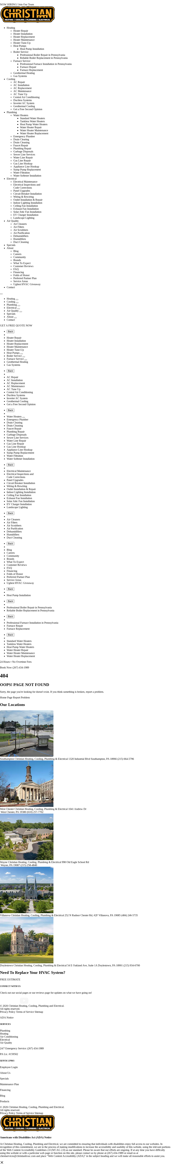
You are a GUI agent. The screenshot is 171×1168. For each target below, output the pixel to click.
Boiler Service (20, 51)
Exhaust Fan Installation (26, 208)
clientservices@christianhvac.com (18, 1156)
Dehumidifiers (20, 236)
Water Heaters (20, 115)
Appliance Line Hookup (26, 166)
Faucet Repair (20, 145)
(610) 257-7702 (35, 812)
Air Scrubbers (20, 230)
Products (4, 1101)
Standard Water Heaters (32, 118)
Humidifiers (19, 239)
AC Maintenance (22, 91)
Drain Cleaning (21, 142)
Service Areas (20, 281)
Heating (11, 27)
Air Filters (18, 226)
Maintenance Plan (9, 1084)
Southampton (7, 758)
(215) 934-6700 (131, 965)
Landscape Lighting (23, 217)
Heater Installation (23, 33)
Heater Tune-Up (22, 42)
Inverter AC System (23, 103)
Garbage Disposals (23, 151)
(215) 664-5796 (125, 758)
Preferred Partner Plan (25, 278)
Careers (17, 254)
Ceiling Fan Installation (25, 205)
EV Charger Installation (25, 214)
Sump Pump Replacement (27, 169)
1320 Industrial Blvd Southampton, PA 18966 (92, 758)
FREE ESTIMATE (10, 979)
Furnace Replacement (31, 70)
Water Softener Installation (27, 175)
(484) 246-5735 (129, 915)
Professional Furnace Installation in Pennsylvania (46, 64)
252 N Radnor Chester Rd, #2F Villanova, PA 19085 (93, 915)
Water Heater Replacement (34, 133)
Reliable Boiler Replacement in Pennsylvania (44, 57)
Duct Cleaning (21, 242)
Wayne (3, 862)
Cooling (11, 79)
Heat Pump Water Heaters (33, 124)
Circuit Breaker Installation (27, 193)
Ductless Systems (22, 100)
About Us (5, 1072)
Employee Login (9, 1067)
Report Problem (21, 697)
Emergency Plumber (24, 136)
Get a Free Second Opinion (27, 109)
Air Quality (13, 220)
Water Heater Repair (31, 127)
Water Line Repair (23, 157)
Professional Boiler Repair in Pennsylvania (42, 54)
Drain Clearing (21, 139)
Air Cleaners (20, 223)
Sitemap (39, 1011)
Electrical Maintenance (25, 181)
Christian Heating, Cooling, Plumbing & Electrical (41, 758)
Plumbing (12, 112)
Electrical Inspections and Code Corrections (26, 186)
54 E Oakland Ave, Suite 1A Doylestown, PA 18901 (95, 965)
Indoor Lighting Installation (27, 202)
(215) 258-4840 (29, 865)
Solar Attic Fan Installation (27, 211)
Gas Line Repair (22, 160)
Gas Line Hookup (22, 163)
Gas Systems (20, 76)
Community (19, 257)
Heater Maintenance (24, 39)
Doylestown (6, 965)
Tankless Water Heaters (32, 121)
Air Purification (21, 233)
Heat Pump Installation (32, 48)
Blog (16, 251)
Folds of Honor (21, 275)
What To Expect (22, 263)
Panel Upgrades (21, 190)
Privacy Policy (7, 1011)
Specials (11, 245)
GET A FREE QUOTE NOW (16, 325)
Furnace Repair (28, 67)
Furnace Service (21, 61)
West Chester (7, 809)
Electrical (12, 178)
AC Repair (19, 82)
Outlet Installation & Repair (27, 199)
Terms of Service (25, 1011)
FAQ (16, 269)
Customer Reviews (23, 266)
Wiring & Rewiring (23, 196)
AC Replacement (22, 88)
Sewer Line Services (24, 154)
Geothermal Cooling (24, 106)
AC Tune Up (20, 94)
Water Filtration (21, 172)
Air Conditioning (9, 1036)
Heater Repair (20, 30)
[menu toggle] (1, 293)
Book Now (6, 667)
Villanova (5, 915)
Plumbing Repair (22, 148)
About (10, 248)
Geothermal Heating (24, 73)
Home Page (6, 697)
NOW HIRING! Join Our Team (17, 4)
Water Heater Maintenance (34, 130)
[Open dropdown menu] (17, 299)
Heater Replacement (24, 36)
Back (10, 331)
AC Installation (21, 85)
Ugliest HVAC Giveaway (27, 284)
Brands (17, 260)
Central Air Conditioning (26, 97)
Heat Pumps (19, 45)
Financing (18, 272)
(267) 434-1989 (20, 667)
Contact (11, 287)
